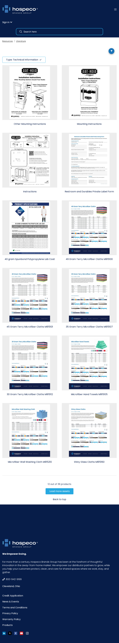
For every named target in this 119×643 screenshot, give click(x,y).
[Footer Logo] (21, 543)
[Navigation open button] (115, 9)
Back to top (59, 499)
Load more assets (59, 491)
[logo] (21, 9)
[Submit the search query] (21, 31)
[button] (7, 22)
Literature (21, 41)
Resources (7, 41)
